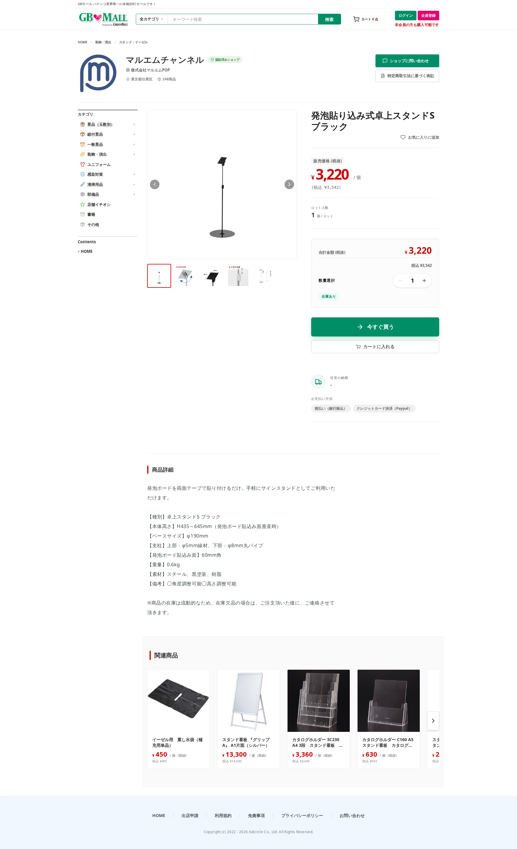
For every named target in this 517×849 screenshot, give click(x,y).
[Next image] (289, 184)
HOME (82, 42)
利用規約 (223, 815)
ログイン (406, 15)
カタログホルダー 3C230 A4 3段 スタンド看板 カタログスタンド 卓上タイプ (317, 742)
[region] (293, 720)
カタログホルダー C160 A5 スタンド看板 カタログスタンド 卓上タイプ (388, 742)
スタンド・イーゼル (133, 42)
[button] (222, 184)
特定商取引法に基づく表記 (410, 75)
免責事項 (256, 815)
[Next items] (433, 720)
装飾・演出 (103, 42)
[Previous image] (154, 184)
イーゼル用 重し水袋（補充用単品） (177, 742)
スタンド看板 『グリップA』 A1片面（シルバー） (246, 742)
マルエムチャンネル (165, 59)
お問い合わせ (352, 815)
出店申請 (190, 815)
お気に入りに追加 (423, 137)
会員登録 (428, 15)
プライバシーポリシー (302, 815)
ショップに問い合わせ (409, 60)
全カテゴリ (149, 19)
